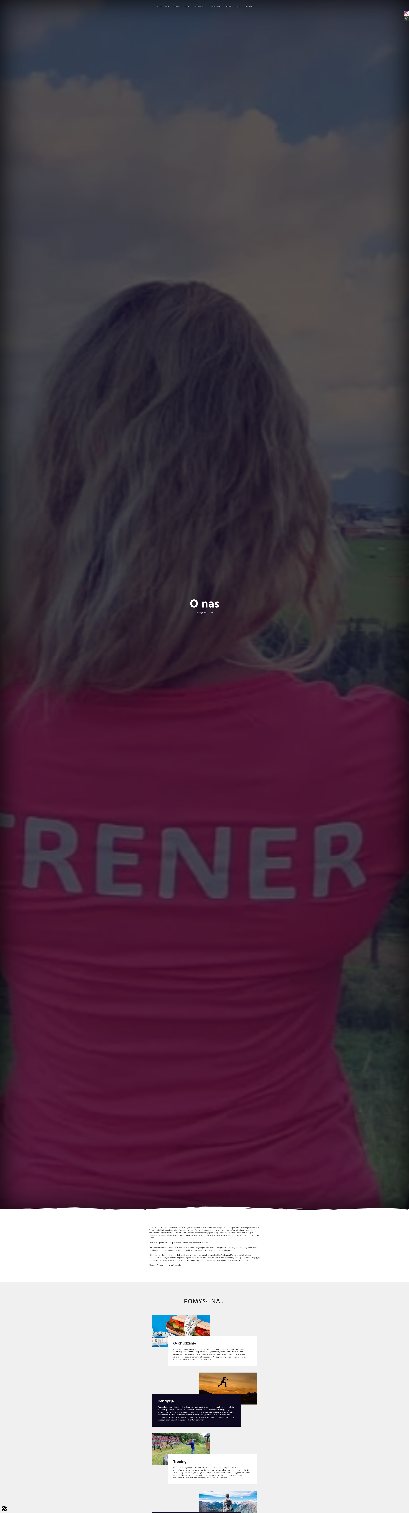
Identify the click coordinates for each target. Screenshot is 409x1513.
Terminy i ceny (214, 6)
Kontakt (249, 6)
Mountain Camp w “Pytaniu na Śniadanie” (165, 1265)
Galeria (228, 6)
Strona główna (163, 6)
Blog (238, 6)
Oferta (186, 6)
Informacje (199, 6)
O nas (177, 6)
